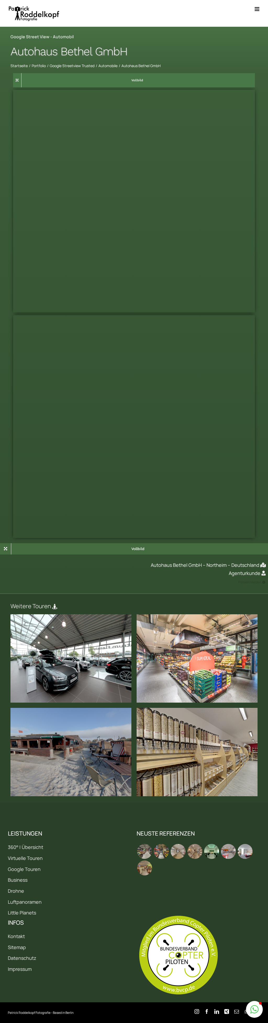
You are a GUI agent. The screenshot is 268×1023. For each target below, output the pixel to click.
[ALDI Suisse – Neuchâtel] (161, 851)
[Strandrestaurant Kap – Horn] (70, 752)
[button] (254, 1009)
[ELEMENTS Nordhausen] (178, 851)
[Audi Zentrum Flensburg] (70, 658)
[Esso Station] (228, 851)
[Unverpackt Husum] (197, 752)
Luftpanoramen (25, 902)
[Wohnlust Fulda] (195, 851)
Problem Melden (249, 582)
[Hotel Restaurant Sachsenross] (245, 851)
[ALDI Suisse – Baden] (197, 658)
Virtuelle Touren (25, 858)
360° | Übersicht (25, 847)
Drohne (16, 891)
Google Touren (24, 869)
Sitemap (17, 947)
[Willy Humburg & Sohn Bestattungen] (211, 851)
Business (17, 880)
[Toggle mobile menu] (257, 9)
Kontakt (16, 936)
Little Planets (22, 912)
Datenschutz (22, 958)
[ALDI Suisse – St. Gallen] (144, 851)
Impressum (20, 969)
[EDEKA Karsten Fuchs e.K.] (144, 868)
